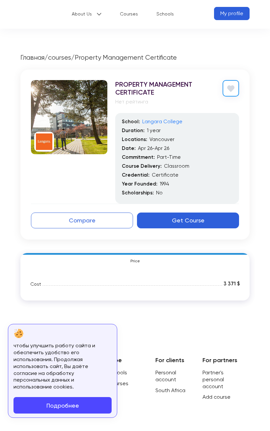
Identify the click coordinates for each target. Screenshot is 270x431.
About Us (82, 13)
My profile (231, 13)
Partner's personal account (213, 379)
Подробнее (62, 405)
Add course (216, 397)
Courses (129, 13)
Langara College (162, 122)
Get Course (188, 220)
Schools (165, 13)
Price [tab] (135, 261)
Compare (82, 220)
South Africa (170, 390)
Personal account (165, 376)
